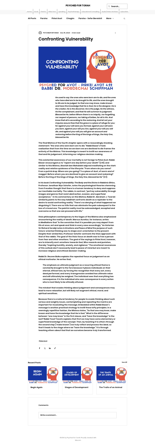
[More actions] (115, 33)
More (108, 18)
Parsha (43, 18)
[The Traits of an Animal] (111, 374)
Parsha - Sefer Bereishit (90, 18)
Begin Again (36, 387)
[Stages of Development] (77, 374)
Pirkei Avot (57, 18)
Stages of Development (76, 387)
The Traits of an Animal (110, 387)
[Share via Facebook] (39, 348)
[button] (124, 18)
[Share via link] (55, 348)
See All (124, 362)
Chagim (70, 18)
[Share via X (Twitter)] (45, 348)
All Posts (32, 18)
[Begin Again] (43, 374)
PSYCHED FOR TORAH (78, 5)
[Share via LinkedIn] (50, 348)
